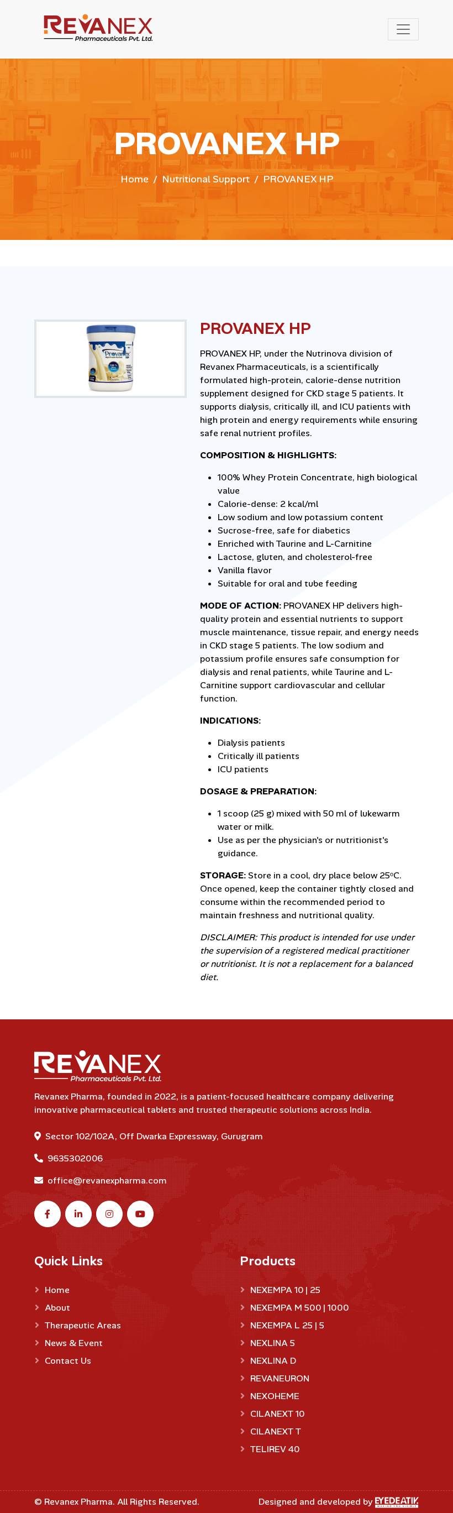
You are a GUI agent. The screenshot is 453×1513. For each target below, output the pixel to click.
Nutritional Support (206, 179)
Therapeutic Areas (83, 1325)
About (57, 1307)
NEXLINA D (273, 1361)
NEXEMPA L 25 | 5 (287, 1325)
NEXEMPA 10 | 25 (285, 1290)
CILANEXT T (275, 1431)
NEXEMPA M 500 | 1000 (299, 1307)
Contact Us (68, 1361)
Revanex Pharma (78, 1501)
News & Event (74, 1343)
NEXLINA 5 (272, 1343)
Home (134, 179)
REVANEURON (279, 1378)
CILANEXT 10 (277, 1414)
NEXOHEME (274, 1396)
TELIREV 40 (274, 1449)
